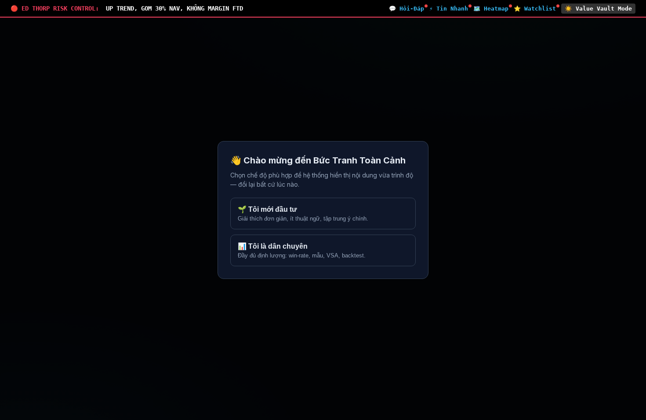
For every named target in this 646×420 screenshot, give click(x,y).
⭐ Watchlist (535, 8)
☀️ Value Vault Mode (598, 8)
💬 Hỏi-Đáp (406, 8)
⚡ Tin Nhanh (448, 8)
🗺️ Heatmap (490, 8)
